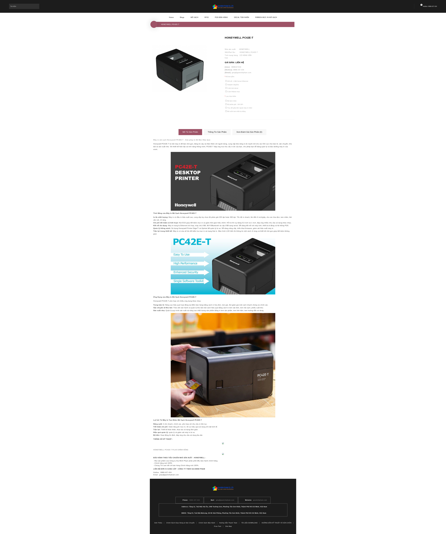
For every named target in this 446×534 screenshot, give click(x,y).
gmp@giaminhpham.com (225, 500)
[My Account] (408, 6)
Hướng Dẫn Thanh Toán (228, 523)
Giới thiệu (158, 523)
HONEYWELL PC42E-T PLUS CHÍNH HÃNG (170, 450)
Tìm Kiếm (36, 6)
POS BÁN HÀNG (221, 17)
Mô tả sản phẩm (190, 132)
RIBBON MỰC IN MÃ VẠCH (266, 17)
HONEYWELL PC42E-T (170, 24)
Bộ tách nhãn (231, 101)
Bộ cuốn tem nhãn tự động (236, 111)
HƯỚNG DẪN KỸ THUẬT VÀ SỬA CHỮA (277, 523)
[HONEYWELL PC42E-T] (179, 69)
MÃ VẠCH (194, 17)
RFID (207, 17)
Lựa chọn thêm (231, 96)
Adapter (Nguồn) (233, 85)
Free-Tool (217, 526)
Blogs (182, 17)
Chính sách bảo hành (207, 523)
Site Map (228, 526)
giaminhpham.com (260, 500)
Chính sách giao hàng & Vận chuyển (180, 523)
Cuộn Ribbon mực (233, 92)
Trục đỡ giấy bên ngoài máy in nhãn (239, 108)
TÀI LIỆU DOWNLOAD (249, 523)
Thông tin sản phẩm (217, 132)
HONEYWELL (244, 49)
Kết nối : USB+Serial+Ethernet (237, 81)
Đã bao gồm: (230, 76)
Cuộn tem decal (232, 88)
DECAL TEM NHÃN (241, 17)
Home (171, 17)
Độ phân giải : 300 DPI (235, 104)
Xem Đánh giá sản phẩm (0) (249, 132)
